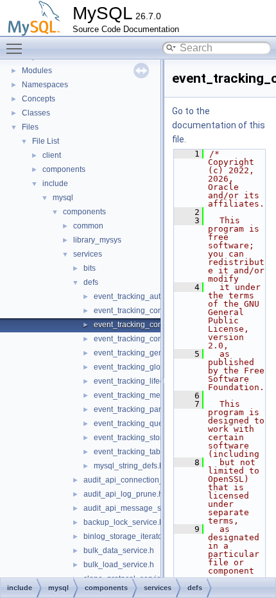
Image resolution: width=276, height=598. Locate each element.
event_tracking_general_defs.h (148, 352)
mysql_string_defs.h (129, 465)
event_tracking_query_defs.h (144, 423)
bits (89, 268)
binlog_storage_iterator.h (127, 536)
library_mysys (97, 239)
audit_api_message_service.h (136, 508)
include (55, 183)
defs (90, 282)
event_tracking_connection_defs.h (154, 338)
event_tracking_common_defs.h (149, 324)
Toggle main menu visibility (16, 48)
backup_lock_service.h (123, 522)
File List (45, 141)
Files (30, 127)
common (88, 225)
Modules (37, 70)
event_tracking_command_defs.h (152, 310)
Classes (36, 112)
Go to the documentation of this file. (218, 125)
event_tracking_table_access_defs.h (157, 451)
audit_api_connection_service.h (139, 479)
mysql (63, 197)
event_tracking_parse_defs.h (144, 409)
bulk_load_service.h (118, 564)
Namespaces (45, 84)
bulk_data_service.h (118, 550)
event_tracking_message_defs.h (150, 395)
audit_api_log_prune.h (123, 494)
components (63, 169)
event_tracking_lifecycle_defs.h (148, 381)
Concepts (38, 98)
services (87, 254)
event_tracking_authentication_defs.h (159, 296)
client (51, 155)
